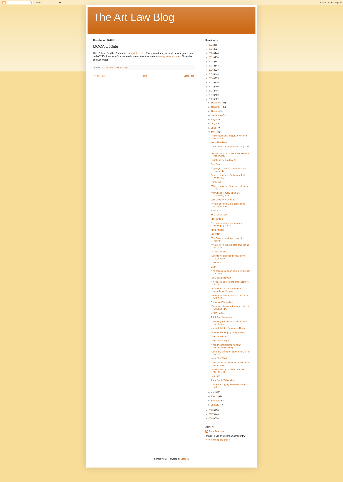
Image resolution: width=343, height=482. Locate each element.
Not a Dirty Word (219, 358)
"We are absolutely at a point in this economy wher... (228, 205)
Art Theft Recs (217, 230)
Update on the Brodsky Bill (224, 160)
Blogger (184, 459)
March (214, 396)
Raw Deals (216, 164)
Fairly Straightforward (221, 278)
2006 (211, 418)
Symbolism (216, 182)
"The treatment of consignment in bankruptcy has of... (227, 224)
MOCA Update (218, 313)
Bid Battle (215, 234)
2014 (211, 78)
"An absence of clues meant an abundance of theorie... (226, 289)
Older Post (189, 76)
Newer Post (99, 76)
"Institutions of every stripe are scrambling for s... (225, 194)
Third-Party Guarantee (221, 317)
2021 (211, 49)
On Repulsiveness (220, 336)
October (215, 111)
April (213, 392)
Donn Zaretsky (216, 431)
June (214, 128)
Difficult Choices (219, 251)
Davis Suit (216, 262)
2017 (211, 65)
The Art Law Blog (133, 17)
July (213, 123)
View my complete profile (217, 440)
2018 (211, 61)
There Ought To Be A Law (223, 380)
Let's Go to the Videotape (223, 199)
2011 (211, 91)
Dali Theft (215, 376)
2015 (211, 74)
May (213, 132)
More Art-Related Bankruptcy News (228, 328)
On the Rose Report (220, 340)
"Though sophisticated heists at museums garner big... (226, 346)
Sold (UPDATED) (219, 214)
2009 (211, 99)
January (215, 405)
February (215, 400)
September (216, 115)
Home (144, 76)
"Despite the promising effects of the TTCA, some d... (228, 257)
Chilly (213, 267)
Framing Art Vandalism (222, 302)
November (216, 107)
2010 (211, 95)
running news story (167, 56)
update (134, 53)
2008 (211, 410)
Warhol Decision (219, 142)
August (214, 119)
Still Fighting (217, 219)
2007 (211, 414)
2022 (211, 45)
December (216, 102)
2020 (211, 53)
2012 (211, 86)
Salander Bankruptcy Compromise (227, 332)
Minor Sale (216, 210)
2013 (211, 82)
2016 (211, 70)
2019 (211, 57)
